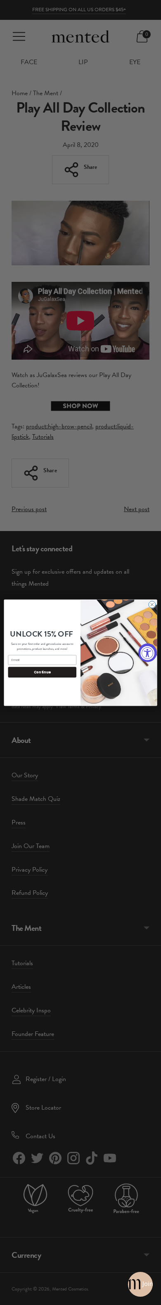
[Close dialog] (152, 604)
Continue (42, 671)
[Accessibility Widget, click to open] (147, 652)
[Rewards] (140, 1284)
